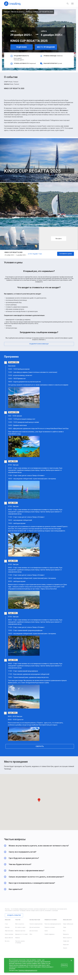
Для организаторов (35, 927)
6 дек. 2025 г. (13, 713)
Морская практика (20, 930)
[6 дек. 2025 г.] (5, 713)
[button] (39, 254)
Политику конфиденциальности (27, 970)
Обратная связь (9, 930)
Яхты (64, 930)
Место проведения (46, 47)
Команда (7, 927)
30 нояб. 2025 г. (13, 412)
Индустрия (66, 944)
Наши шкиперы (9, 934)
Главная (7, 12)
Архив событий (9, 937)
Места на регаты (17, 12)
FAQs (31, 934)
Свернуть (40, 746)
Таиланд (29, 12)
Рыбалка (17, 937)
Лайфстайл (66, 941)
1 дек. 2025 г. (13, 461)
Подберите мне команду (39, 344)
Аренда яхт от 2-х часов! (21, 934)
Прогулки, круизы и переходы (20, 941)
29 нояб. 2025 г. (13, 362)
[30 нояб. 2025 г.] (5, 412)
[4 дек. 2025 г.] (5, 613)
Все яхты (7, 941)
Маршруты (66, 934)
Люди (64, 927)
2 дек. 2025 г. (13, 503)
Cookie (46, 930)
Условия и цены (65, 253)
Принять (64, 965)
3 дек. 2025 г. (13, 561)
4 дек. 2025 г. (13, 613)
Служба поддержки (49, 934)
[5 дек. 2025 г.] (5, 660)
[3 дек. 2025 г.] (5, 561)
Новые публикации (68, 924)
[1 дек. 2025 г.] (5, 461)
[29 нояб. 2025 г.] (5, 362)
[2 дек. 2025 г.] (5, 503)
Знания (65, 948)
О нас (6, 924)
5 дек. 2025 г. (13, 660)
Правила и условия (49, 927)
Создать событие (14, 915)
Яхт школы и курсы (20, 927)
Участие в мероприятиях (36, 924)
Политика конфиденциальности (52, 924)
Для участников (34, 930)
